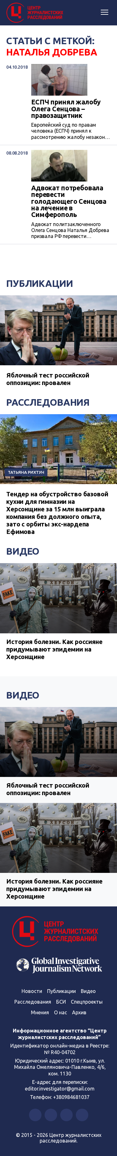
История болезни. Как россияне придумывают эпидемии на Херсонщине (54, 649)
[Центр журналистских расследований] (36, 13)
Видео (22, 551)
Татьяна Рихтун (26, 472)
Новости (32, 991)
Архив (79, 1012)
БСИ (61, 1002)
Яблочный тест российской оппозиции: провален (47, 379)
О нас (60, 1012)
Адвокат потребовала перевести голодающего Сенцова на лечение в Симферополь (68, 201)
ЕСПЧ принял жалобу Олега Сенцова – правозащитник (66, 109)
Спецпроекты (87, 1002)
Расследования (48, 402)
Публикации (39, 283)
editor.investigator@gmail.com (60, 1088)
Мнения (40, 1012)
